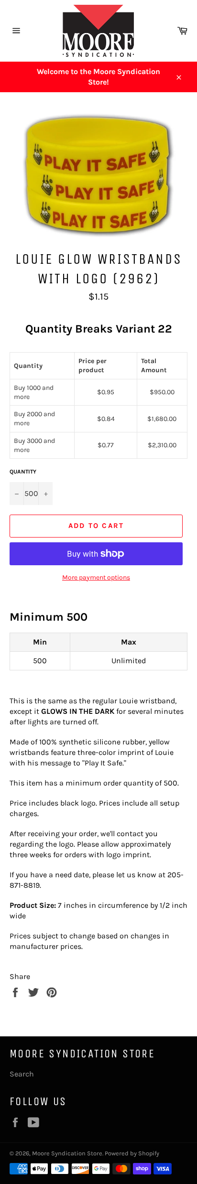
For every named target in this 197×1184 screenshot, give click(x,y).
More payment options (96, 577)
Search (22, 1073)
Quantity (23, 471)
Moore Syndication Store (67, 1153)
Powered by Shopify (132, 1153)
